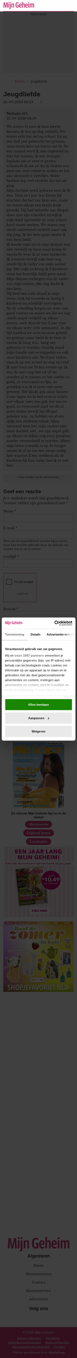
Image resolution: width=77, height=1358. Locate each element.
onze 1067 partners (29, 655)
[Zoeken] (70, 5)
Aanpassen (36, 718)
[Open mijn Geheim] (58, 5)
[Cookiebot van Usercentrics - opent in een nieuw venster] (54, 623)
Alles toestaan (38, 704)
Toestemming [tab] (14, 634)
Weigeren (38, 731)
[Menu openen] (45, 5)
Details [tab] (35, 634)
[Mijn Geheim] (18, 5)
